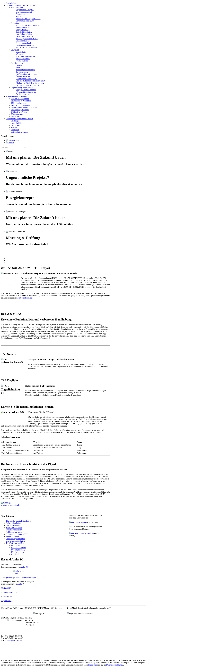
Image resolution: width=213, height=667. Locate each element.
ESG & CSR (6, 588)
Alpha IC (24, 567)
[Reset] (25, 147)
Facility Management (9, 592)
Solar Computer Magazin (84, 533)
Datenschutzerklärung (114, 665)
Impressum (92, 665)
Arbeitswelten (6, 596)
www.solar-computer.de (10, 505)
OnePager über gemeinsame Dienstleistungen (18, 577)
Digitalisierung (6, 601)
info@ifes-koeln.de (24, 298)
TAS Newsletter (80, 522)
